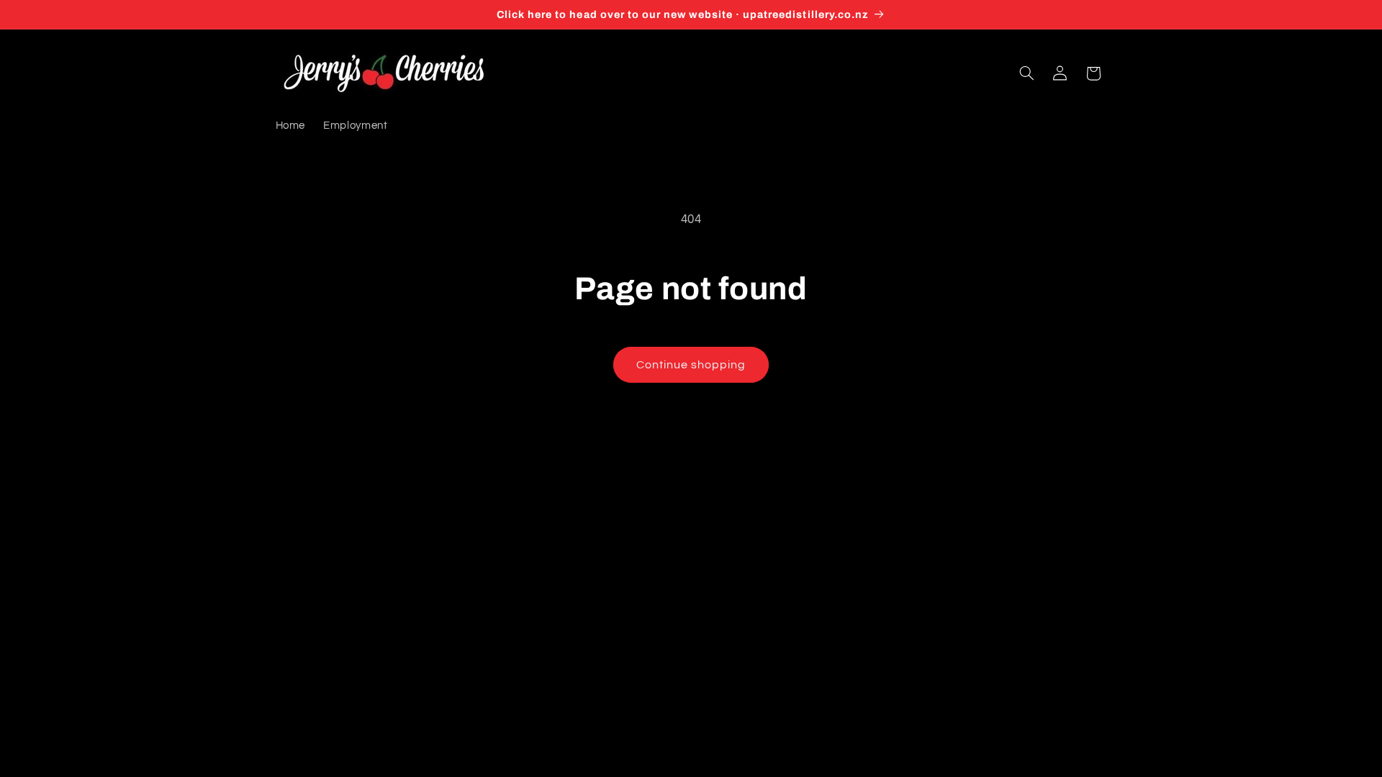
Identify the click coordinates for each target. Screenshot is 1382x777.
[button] (1026, 73)
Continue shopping (691, 365)
